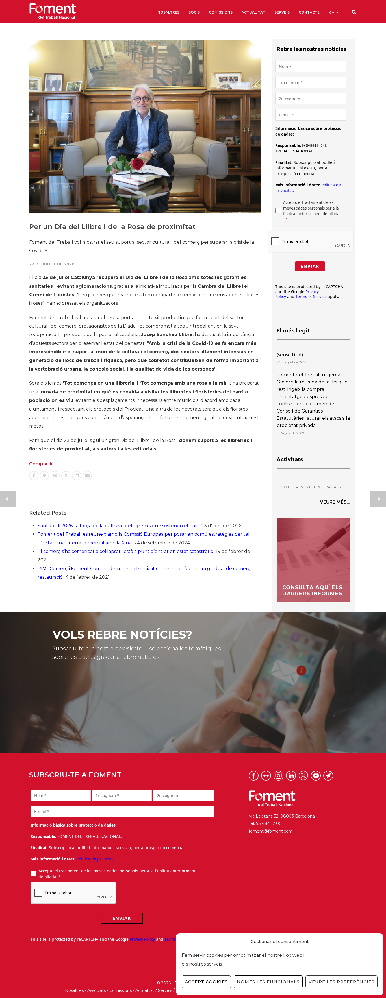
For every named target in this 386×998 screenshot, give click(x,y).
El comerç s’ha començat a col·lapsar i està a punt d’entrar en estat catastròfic (125, 551)
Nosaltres (74, 990)
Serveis (165, 990)
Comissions (120, 990)
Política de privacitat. (96, 859)
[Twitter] (44, 475)
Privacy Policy (142, 939)
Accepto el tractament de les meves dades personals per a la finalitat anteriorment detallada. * (117, 873)
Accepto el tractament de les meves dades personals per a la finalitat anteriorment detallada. (312, 208)
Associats (96, 990)
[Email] (87, 475)
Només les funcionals (268, 981)
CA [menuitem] (331, 12)
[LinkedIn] (76, 475)
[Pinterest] (55, 475)
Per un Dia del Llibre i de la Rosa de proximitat (112, 227)
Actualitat (144, 990)
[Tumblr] (65, 475)
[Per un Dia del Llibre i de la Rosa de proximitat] (145, 126)
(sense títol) (290, 355)
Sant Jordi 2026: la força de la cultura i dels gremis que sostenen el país (118, 525)
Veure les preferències (341, 981)
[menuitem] (334, 12)
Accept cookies (206, 981)
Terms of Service (311, 296)
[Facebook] (33, 475)
